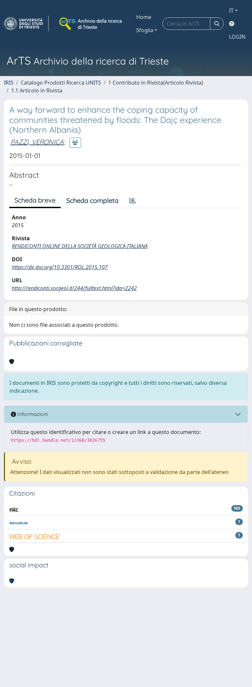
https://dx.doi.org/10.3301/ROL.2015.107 (60, 267)
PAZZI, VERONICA (37, 142)
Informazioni (32, 414)
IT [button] (231, 10)
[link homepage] (26, 23)
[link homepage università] (91, 23)
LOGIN (237, 36)
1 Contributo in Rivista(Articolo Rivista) (155, 82)
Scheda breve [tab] (34, 200)
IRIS (8, 82)
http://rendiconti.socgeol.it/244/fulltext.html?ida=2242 (74, 288)
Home (143, 17)
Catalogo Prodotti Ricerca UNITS (61, 82)
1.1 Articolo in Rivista (36, 90)
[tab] (133, 200)
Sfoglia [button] (144, 30)
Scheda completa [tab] (92, 200)
